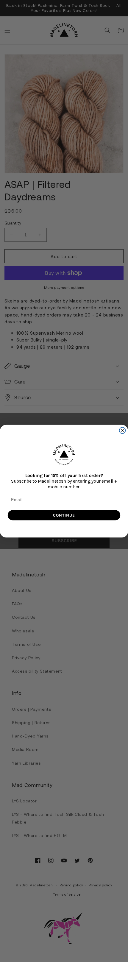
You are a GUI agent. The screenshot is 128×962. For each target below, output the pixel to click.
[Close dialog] (122, 430)
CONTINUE (64, 514)
